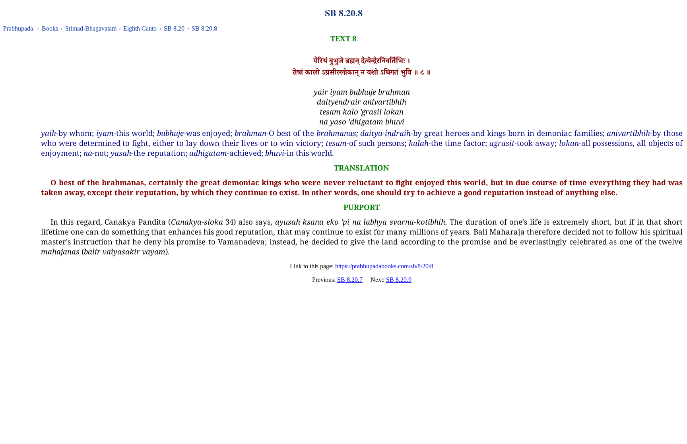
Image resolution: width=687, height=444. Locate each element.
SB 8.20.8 (204, 28)
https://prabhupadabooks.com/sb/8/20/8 (384, 266)
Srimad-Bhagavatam (90, 28)
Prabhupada (18, 28)
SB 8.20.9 (398, 279)
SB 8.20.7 (350, 279)
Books (50, 28)
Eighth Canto (140, 28)
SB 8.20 (174, 28)
